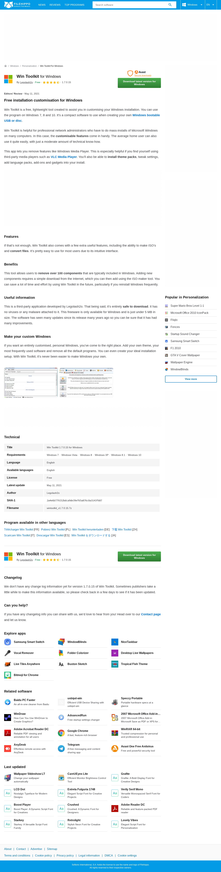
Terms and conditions (17, 855)
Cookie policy (43, 855)
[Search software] (170, 4)
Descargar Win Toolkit (50, 535)
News (41, 4)
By (25, 82)
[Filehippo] (17, 5)
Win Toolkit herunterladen (88, 529)
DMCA (109, 855)
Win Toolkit (39, 76)
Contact (21, 849)
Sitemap (52, 849)
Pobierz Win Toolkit (53, 529)
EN (208, 4)
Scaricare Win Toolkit (17, 535)
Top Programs (74, 4)
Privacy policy (65, 855)
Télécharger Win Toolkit (18, 529)
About (7, 849)
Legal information (89, 855)
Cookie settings (127, 855)
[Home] (5, 66)
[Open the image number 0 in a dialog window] (31, 383)
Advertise (36, 849)
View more (191, 379)
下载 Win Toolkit (121, 529)
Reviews (55, 4)
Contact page (151, 614)
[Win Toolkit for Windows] (8, 79)
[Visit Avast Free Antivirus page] (139, 73)
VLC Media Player (64, 157)
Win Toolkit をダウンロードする (90, 535)
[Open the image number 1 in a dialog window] (86, 383)
